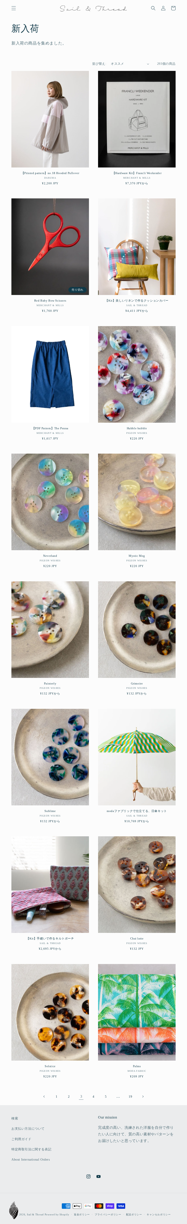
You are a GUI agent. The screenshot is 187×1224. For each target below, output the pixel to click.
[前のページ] (44, 1097)
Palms (137, 1066)
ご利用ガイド (21, 1139)
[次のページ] (143, 1097)
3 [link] (81, 1096)
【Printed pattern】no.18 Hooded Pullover (50, 173)
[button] (14, 8)
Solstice (50, 1066)
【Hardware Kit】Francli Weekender (137, 173)
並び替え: (99, 63)
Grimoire (137, 683)
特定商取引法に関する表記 (31, 1149)
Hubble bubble (137, 428)
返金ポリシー (82, 1214)
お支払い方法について (28, 1128)
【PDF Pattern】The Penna (50, 428)
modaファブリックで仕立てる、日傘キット (137, 811)
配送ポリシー (134, 1214)
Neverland (50, 555)
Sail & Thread (35, 1214)
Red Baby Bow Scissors (50, 300)
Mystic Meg (137, 555)
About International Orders (30, 1159)
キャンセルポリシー (159, 1214)
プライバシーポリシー (108, 1214)
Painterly (50, 683)
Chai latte (137, 938)
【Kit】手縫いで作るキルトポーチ (50, 938)
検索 (14, 1118)
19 (130, 1096)
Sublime (50, 811)
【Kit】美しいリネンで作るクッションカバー (136, 300)
